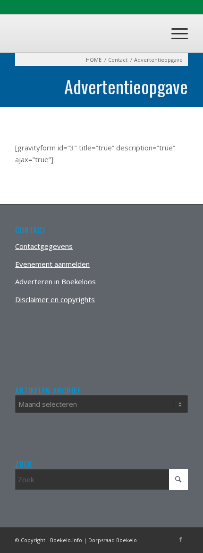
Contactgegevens (44, 246)
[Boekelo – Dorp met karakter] (84, 33)
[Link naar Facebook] (181, 539)
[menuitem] (175, 33)
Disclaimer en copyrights (55, 299)
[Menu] (175, 33)
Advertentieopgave (126, 86)
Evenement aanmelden (52, 264)
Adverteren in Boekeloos (55, 281)
